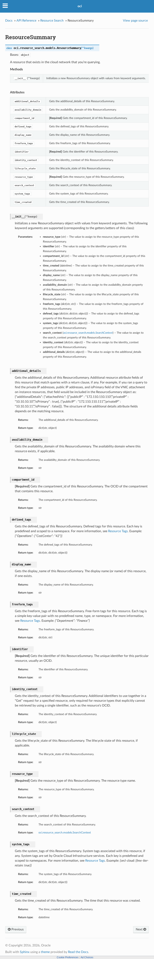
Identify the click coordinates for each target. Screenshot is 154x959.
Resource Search (52, 20)
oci (80, 6)
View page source (135, 20)
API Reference (26, 20)
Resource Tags (118, 531)
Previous (17, 929)
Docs (8, 20)
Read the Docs (78, 952)
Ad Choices (87, 957)
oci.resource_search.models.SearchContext (64, 832)
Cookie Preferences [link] (67, 957)
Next (139, 929)
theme (45, 952)
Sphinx (24, 952)
